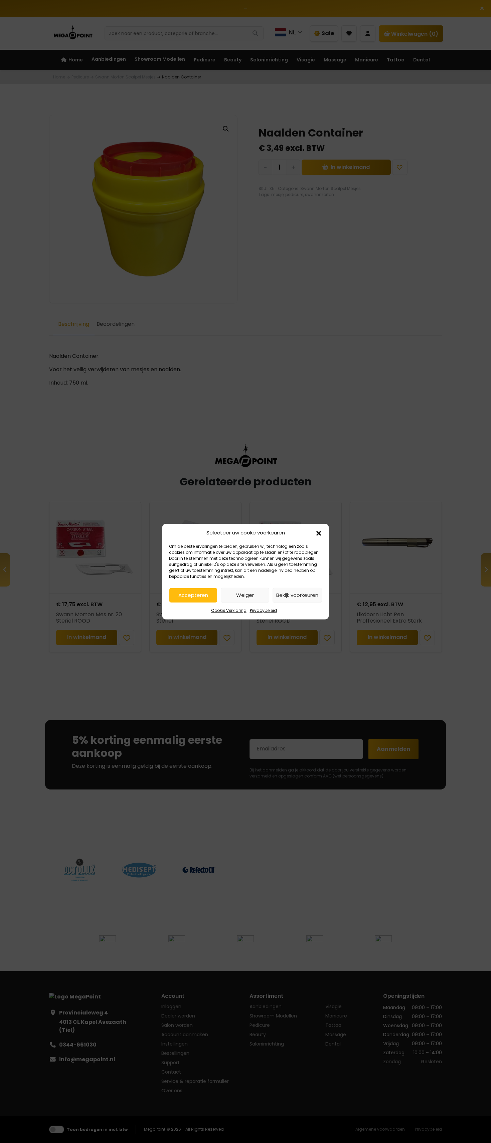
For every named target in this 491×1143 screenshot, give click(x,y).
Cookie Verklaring (229, 610)
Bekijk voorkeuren (297, 595)
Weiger (245, 595)
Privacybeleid (263, 610)
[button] (318, 532)
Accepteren (193, 595)
